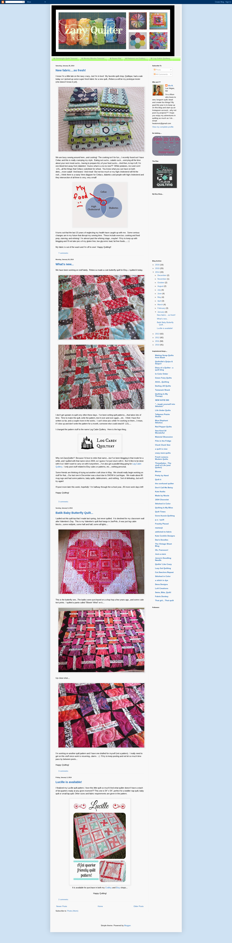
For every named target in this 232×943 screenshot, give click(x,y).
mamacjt (159, 528)
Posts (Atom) (72, 911)
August (160, 286)
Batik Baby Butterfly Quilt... (74, 512)
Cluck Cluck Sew (162, 445)
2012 (157, 337)
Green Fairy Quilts (163, 378)
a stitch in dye (161, 580)
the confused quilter (164, 483)
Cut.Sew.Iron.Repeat (164, 572)
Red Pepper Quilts (163, 427)
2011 (157, 341)
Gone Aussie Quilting (165, 516)
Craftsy (108, 887)
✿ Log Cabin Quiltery (160, 58)
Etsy (118, 887)
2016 (157, 265)
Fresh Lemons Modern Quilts (161, 458)
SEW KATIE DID (162, 400)
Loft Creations (161, 588)
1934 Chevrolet (162, 500)
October (161, 282)
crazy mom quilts (163, 453)
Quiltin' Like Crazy (163, 564)
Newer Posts (61, 906)
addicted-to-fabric (163, 532)
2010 (157, 345)
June (159, 293)
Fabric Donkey (161, 596)
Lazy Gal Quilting (163, 568)
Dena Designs (161, 584)
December (162, 275)
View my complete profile (162, 127)
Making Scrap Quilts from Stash (164, 356)
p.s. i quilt (159, 520)
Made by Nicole (162, 495)
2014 (157, 272)
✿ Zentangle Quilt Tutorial (65, 58)
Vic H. (170, 85)
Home (100, 906)
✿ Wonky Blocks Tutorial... (93, 58)
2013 (157, 334)
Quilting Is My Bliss (164, 508)
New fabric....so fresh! (71, 70)
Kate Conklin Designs (165, 536)
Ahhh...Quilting (162, 382)
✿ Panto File (115, 58)
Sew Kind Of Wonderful (160, 432)
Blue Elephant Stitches (161, 421)
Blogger (127, 925)
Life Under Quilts (163, 410)
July (159, 290)
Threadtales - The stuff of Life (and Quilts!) (163, 465)
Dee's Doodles (161, 540)
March (160, 304)
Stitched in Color (163, 504)
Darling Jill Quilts (163, 386)
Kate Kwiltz (160, 491)
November (162, 279)
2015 (157, 268)
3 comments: (63, 502)
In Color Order (161, 374)
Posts (158, 70)
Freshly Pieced (162, 524)
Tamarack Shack (162, 390)
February (161, 308)
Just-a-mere (160, 554)
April (159, 301)
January (161, 312)
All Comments (161, 74)
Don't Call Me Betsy (164, 487)
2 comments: (63, 899)
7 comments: (63, 253)
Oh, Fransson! (161, 550)
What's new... (65, 264)
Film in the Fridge (163, 441)
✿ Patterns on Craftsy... (136, 58)
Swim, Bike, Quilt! (163, 592)
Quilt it (158, 479)
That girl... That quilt (164, 600)
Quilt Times (160, 512)
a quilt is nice (161, 449)
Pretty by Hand (162, 475)
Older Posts (139, 906)
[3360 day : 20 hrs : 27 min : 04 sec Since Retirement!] (166, 155)
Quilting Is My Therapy (161, 395)
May (159, 297)
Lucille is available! (69, 782)
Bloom (158, 471)
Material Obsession (164, 437)
